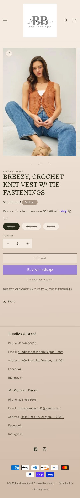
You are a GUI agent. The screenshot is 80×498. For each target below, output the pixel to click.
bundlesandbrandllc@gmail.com (40, 352)
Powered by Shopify (44, 482)
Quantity (8, 235)
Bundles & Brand (24, 482)
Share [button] (11, 301)
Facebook (15, 369)
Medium (33, 227)
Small (13, 227)
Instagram (15, 377)
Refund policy (65, 483)
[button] (5, 20)
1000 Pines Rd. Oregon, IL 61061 (42, 360)
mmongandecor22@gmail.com (39, 408)
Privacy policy (41, 489)
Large (53, 227)
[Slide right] (49, 163)
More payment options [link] (40, 279)
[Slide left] (30, 163)
